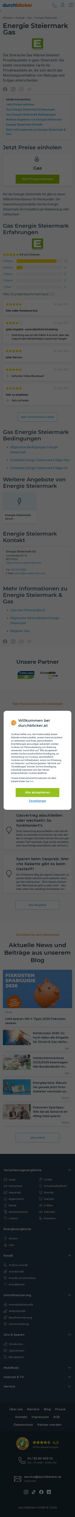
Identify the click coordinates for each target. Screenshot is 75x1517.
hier (31, 781)
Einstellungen (37, 801)
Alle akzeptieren (37, 792)
